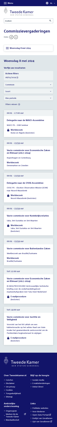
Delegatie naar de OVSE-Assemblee (25, 183)
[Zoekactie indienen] (50, 20)
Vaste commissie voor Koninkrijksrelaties (28, 215)
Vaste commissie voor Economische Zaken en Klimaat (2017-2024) (28, 151)
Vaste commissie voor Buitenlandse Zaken (28, 248)
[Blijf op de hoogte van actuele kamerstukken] (16, 37)
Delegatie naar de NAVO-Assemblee (25, 120)
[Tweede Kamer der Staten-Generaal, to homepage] (18, 11)
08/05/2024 (10, 77)
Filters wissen (11, 104)
